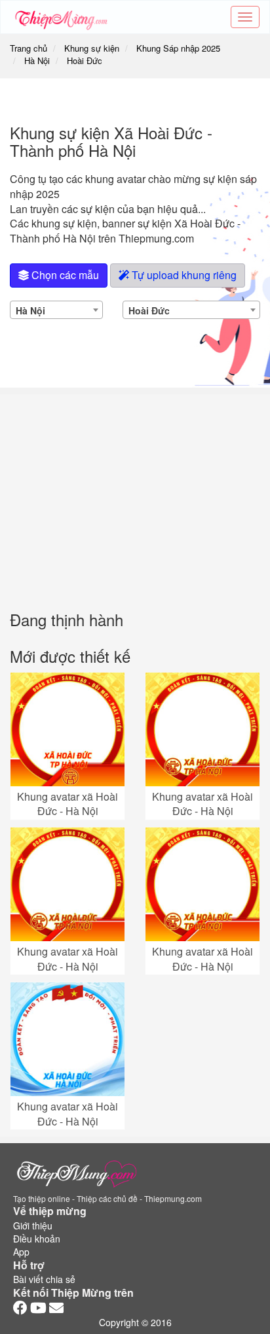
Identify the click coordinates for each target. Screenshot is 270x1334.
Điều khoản (36, 1238)
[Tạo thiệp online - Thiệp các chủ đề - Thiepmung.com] (61, 17)
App (21, 1251)
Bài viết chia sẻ (44, 1279)
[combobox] (56, 310)
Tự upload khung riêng (183, 274)
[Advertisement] (135, 493)
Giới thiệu (32, 1225)
